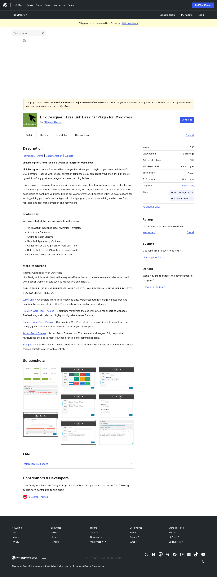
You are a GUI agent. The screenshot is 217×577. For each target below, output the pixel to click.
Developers (96, 537)
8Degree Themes (53, 122)
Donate (134, 537)
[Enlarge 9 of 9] (130, 423)
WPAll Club (28, 299)
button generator (185, 192)
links (173, 198)
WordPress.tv (98, 542)
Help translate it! (130, 23)
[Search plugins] (43, 33)
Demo (40, 155)
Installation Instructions (35, 464)
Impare (93, 527)
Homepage (29, 155)
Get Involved (136, 527)
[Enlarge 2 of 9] (54, 388)
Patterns (55, 542)
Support (190, 135)
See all (190, 232)
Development (82, 135)
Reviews (44, 135)
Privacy (15, 542)
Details (29, 135)
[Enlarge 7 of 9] (130, 369)
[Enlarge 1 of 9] (54, 369)
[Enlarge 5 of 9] (92, 396)
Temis (54, 532)
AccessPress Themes (34, 333)
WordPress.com (178, 527)
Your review (149, 232)
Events (133, 532)
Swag (134, 542)
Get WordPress (203, 5)
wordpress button (185, 198)
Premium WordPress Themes (38, 310)
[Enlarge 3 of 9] (54, 415)
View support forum (153, 257)
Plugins (54, 537)
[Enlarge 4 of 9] (92, 369)
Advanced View (151, 206)
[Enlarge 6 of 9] (92, 423)
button (173, 192)
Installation (62, 135)
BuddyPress (176, 542)
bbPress (174, 537)
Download (187, 119)
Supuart (94, 532)
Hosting (15, 537)
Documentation (54, 155)
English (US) (188, 185)
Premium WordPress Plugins (38, 322)
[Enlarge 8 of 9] (130, 396)
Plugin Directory (19, 15)
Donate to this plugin (154, 286)
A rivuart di (17, 527)
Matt (172, 532)
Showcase (56, 527)
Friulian (43, 558)
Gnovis (15, 532)
